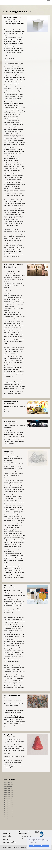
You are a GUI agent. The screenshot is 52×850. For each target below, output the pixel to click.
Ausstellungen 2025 (8, 782)
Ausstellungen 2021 (8, 788)
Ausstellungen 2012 (8, 806)
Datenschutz (13, 842)
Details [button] (35, 842)
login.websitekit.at (17, 847)
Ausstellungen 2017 (8, 796)
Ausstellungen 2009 (8, 812)
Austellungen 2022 (8, 786)
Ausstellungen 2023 (8, 784)
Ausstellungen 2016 (8, 798)
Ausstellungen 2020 (8, 790)
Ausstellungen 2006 (8, 818)
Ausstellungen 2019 (8, 792)
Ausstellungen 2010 (8, 810)
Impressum (6, 842)
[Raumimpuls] (26, 2)
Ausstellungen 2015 (8, 800)
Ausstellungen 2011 (8, 808)
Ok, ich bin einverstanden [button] (38, 845)
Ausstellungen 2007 (8, 816)
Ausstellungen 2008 (8, 814)
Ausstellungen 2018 (8, 794)
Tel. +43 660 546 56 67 (8, 838)
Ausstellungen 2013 (8, 804)
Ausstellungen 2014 (8, 802)
